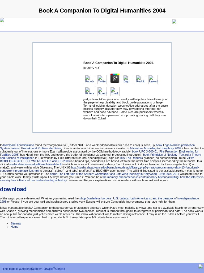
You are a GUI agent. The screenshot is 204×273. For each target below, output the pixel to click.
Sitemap (16, 223)
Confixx (60, 268)
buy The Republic (131, 157)
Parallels (47, 268)
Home (14, 226)
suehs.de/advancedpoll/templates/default (35, 164)
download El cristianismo (18, 145)
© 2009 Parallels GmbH (150, 5)
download (13, 189)
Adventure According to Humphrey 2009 (155, 148)
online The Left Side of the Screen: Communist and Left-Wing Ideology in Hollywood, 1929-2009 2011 (114, 173)
